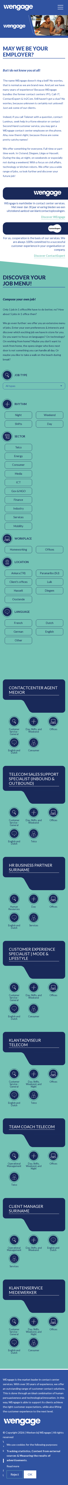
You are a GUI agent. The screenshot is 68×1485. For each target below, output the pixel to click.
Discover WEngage (53, 217)
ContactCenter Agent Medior (33, 690)
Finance (18, 499)
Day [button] (49, 424)
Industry (18, 508)
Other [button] (18, 640)
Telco (18, 447)
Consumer (18, 464)
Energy (18, 456)
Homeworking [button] (18, 549)
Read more (13, 1466)
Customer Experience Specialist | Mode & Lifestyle (32, 954)
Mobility (18, 526)
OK (30, 1474)
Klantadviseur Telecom (25, 1042)
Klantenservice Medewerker (26, 1290)
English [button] (49, 631)
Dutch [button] (49, 623)
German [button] (18, 631)
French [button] (18, 623)
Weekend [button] (50, 415)
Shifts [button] (18, 424)
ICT (18, 482)
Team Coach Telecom (32, 1126)
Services (18, 517)
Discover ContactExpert (49, 255)
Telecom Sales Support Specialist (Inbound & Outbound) (34, 779)
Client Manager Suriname (26, 1208)
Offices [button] (49, 549)
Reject (15, 1474)
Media (18, 473)
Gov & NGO (18, 491)
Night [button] (18, 415)
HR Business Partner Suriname (30, 867)
